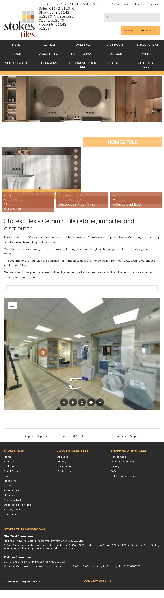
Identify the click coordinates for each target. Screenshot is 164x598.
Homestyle (82, 44)
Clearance (114, 63)
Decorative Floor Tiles (82, 64)
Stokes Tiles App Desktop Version (82, 4)
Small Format (148, 44)
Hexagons (49, 63)
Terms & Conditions (123, 461)
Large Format (82, 54)
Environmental (66, 466)
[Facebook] (116, 581)
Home (7, 456)
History (61, 461)
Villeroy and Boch (148, 64)
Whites (147, 54)
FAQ (113, 471)
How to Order (119, 456)
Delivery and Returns (123, 475)
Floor (16, 54)
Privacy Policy (119, 466)
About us (52, 4)
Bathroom (115, 44)
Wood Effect (49, 54)
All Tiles (49, 44)
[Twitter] (123, 581)
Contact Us (64, 471)
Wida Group (45, 581)
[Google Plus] (130, 581)
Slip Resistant (16, 63)
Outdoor (114, 54)
